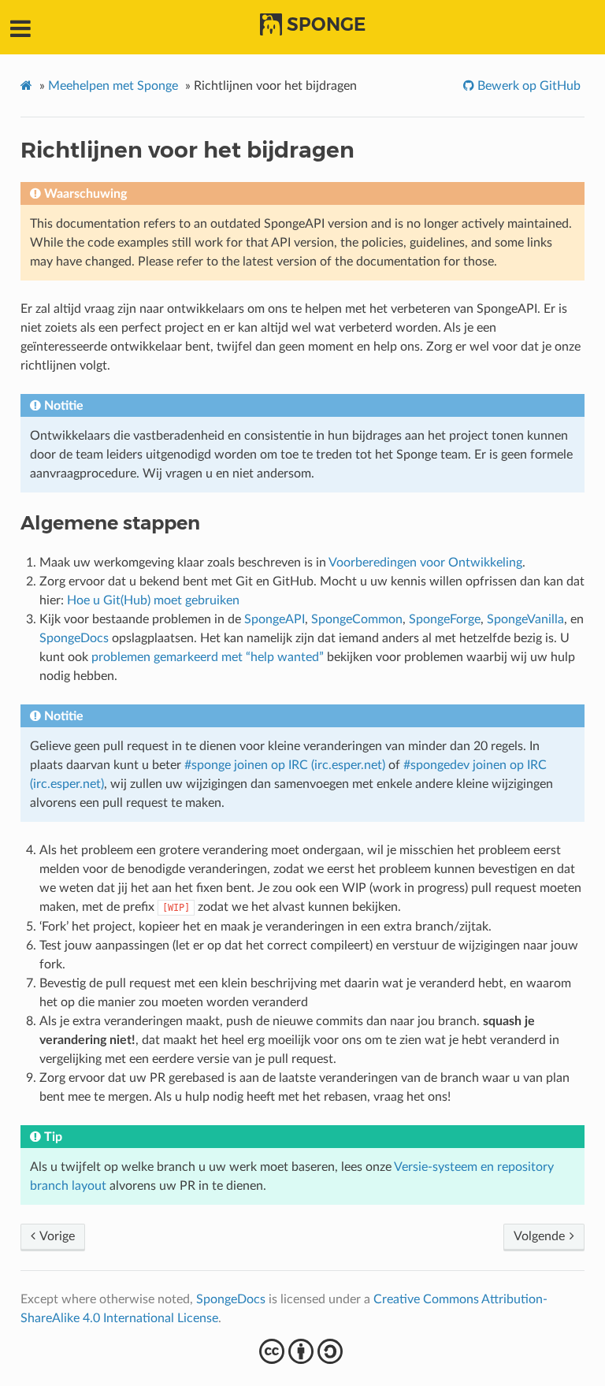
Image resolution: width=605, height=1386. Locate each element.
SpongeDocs (74, 638)
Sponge (326, 24)
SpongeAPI (274, 619)
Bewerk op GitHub (527, 86)
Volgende (541, 1236)
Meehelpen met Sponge (113, 86)
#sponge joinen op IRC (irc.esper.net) (284, 765)
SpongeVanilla (525, 619)
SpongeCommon (357, 619)
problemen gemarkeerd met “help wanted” (207, 657)
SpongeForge (445, 619)
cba (303, 1351)
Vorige (56, 1236)
